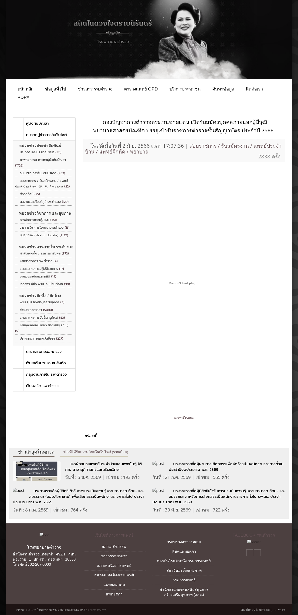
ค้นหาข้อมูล (222, 89)
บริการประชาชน (184, 89)
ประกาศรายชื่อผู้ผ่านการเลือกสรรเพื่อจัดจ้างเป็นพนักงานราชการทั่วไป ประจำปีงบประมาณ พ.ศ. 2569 (226, 466)
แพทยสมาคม (114, 585)
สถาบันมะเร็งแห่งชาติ (184, 570)
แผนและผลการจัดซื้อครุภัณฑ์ (42, 317)
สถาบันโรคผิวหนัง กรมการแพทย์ (184, 561)
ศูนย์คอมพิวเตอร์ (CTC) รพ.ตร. (268, 610)
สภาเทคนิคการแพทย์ (114, 566)
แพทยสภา (114, 594)
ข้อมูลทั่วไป (55, 89)
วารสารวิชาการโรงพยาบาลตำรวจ (45, 227)
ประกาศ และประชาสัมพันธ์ (40, 152)
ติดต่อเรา (254, 89)
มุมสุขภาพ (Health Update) (44, 235)
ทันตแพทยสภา (184, 551)
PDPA (23, 97)
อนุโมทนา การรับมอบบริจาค (42, 173)
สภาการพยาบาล (114, 556)
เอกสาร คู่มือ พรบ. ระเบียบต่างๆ (45, 284)
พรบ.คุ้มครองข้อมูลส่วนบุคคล (42, 302)
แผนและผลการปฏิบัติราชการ (42, 268)
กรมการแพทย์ (184, 580)
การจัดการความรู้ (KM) (38, 219)
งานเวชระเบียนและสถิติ (38, 276)
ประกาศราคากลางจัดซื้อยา (41, 338)
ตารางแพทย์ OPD (140, 89)
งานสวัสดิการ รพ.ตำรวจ (39, 261)
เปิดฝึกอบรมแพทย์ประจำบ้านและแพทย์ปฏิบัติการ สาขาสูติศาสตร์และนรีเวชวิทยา (103, 466)
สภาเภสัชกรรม (114, 546)
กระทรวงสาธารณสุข (184, 542)
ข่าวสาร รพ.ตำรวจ (94, 89)
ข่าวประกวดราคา (36, 310)
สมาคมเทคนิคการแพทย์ (114, 575)
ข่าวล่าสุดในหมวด (35, 452)
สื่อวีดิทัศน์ (30, 194)
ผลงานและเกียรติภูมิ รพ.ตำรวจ (44, 201)
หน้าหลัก (25, 89)
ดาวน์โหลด (184, 418)
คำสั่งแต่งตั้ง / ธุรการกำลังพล (44, 253)
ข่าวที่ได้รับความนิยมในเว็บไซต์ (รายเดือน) (95, 452)
